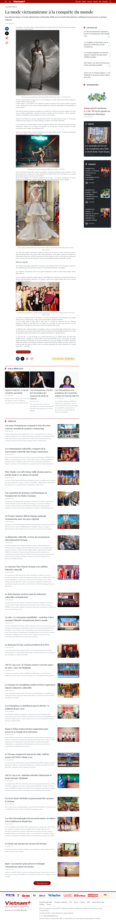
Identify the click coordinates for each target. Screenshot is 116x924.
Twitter (7, 33)
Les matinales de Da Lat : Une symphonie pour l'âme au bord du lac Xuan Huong (97, 148)
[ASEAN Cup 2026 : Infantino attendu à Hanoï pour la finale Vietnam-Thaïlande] (68, 781)
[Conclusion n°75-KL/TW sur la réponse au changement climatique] (97, 97)
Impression (7, 38)
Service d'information (98, 902)
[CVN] (67, 895)
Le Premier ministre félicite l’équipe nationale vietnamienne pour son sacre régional (25, 517)
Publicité (41, 904)
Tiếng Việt (78, 1)
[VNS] (54, 895)
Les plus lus (92, 28)
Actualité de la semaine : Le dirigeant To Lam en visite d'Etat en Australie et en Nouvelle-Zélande (92, 214)
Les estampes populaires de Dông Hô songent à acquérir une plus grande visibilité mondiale (96, 55)
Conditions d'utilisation (60, 902)
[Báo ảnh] (93, 895)
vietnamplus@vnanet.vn (51, 916)
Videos (91, 124)
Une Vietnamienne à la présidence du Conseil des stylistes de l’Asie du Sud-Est (67, 393)
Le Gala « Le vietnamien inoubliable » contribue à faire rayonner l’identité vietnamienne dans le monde (29, 619)
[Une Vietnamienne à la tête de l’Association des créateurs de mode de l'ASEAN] (42, 379)
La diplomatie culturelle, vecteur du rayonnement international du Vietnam (27, 538)
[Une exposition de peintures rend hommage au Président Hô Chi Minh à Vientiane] (68, 498)
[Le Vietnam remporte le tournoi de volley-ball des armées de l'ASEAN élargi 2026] (68, 760)
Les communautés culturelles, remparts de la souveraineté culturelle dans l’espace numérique (26, 450)
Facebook (7, 29)
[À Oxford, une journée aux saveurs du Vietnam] (68, 849)
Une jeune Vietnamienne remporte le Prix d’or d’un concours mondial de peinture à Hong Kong (27, 427)
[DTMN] (79, 895)
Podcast (92, 164)
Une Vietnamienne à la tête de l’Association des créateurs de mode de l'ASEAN (41, 394)
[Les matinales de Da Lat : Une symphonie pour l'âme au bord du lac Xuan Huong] (97, 135)
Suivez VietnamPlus (58, 359)
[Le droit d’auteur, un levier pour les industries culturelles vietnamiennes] (68, 600)
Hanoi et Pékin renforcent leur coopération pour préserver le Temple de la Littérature (26, 730)
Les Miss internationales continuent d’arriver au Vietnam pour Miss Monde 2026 (96, 34)
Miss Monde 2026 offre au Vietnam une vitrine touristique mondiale (96, 64)
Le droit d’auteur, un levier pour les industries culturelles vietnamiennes (25, 595)
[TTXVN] (10, 895)
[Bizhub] (42, 895)
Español (95, 1)
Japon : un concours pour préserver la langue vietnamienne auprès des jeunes (25, 865)
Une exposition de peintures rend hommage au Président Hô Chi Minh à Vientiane (26, 494)
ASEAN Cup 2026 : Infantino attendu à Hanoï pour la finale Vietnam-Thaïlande (28, 776)
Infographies (93, 85)
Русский (105, 1)
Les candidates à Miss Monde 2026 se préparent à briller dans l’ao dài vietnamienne (96, 44)
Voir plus (12, 421)
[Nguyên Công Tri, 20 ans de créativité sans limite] (17, 379)
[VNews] (18, 895)
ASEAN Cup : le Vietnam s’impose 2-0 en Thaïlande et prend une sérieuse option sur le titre (97, 75)
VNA (88, 902)
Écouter (91, 183)
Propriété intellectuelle (45, 902)
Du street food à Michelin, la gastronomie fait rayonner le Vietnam (29, 800)
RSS (71, 902)
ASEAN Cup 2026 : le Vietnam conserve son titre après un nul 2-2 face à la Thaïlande (29, 666)
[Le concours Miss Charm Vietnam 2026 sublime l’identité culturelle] (68, 572)
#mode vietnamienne (23, 352)
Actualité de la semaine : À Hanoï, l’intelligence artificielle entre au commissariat (91, 194)
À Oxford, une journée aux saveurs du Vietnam (26, 843)
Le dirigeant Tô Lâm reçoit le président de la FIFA (27, 644)
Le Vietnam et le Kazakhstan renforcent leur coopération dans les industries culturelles (30, 686)
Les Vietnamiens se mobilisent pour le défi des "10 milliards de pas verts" (27, 707)
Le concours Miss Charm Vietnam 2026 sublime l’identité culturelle (26, 568)
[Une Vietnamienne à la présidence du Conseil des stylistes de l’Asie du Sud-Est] (67, 379)
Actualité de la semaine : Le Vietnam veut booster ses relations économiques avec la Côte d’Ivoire (92, 174)
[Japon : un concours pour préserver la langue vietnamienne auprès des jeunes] (68, 869)
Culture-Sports (11, 7)
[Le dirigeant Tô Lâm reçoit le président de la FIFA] (68, 650)
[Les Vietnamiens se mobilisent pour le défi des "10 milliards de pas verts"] (68, 711)
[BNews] (34, 895)
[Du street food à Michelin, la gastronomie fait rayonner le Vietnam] (68, 804)
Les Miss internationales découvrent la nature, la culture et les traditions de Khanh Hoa (30, 820)
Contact (48, 904)
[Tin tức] (26, 895)
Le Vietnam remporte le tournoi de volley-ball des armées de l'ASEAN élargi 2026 (27, 755)
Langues (82, 902)
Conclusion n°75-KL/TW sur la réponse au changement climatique (97, 111)
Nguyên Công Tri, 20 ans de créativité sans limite (17, 391)
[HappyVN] (105, 895)
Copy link (7, 43)
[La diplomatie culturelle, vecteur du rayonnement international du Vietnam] (68, 542)
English (84, 1)
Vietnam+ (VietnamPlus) (19, 1)
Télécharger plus (42, 883)
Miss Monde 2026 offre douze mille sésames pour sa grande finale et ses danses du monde (28, 473)
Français (89, 1)
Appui (76, 902)
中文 (100, 1)
